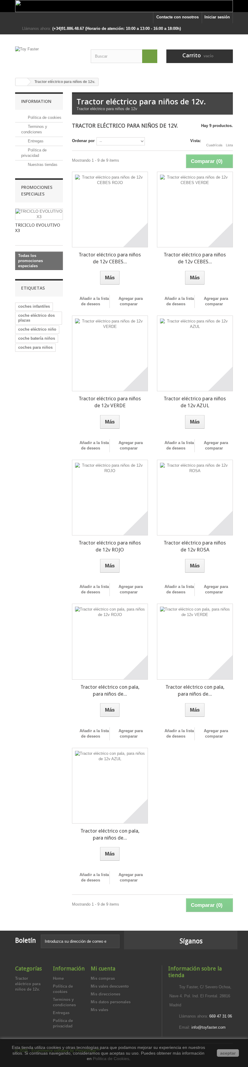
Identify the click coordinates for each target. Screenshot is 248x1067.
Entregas (35, 141)
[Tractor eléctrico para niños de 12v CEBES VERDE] (195, 209)
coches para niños (35, 347)
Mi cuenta (103, 968)
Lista (229, 145)
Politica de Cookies (111, 1058)
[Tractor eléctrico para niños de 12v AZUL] (195, 353)
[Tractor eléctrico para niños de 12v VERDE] (110, 353)
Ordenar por (83, 140)
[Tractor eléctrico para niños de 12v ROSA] (195, 497)
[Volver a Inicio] (21, 82)
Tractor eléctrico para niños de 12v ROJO (110, 546)
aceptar (228, 1053)
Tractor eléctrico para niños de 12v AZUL (195, 401)
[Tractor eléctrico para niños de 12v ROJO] (110, 497)
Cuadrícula (214, 145)
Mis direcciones (105, 994)
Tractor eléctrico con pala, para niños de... (109, 690)
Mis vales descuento (110, 986)
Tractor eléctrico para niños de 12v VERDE (110, 401)
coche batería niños (36, 338)
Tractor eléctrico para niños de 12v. (28, 984)
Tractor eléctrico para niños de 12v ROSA (195, 546)
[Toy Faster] (48, 57)
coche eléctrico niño (37, 329)
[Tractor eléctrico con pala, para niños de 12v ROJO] (110, 641)
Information (36, 101)
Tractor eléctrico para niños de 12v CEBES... (110, 258)
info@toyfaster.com (208, 1027)
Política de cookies (44, 117)
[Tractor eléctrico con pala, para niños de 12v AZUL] (110, 786)
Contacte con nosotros (177, 17)
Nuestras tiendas (42, 164)
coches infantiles (34, 306)
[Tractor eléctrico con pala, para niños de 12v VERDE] (195, 641)
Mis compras (103, 978)
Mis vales (99, 1010)
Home (58, 978)
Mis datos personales (111, 1002)
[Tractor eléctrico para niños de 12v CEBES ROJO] (110, 209)
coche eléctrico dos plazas (36, 317)
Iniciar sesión (217, 17)
